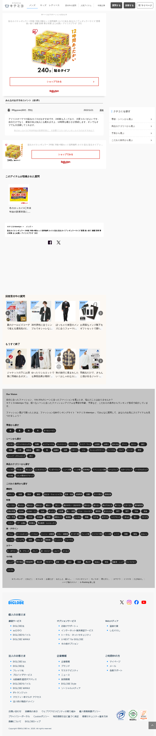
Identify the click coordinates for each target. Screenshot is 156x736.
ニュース (65, 674)
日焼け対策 (11, 511)
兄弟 (79, 562)
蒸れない (30, 505)
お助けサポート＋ (69, 625)
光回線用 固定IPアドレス (25, 679)
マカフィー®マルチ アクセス (27, 696)
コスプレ (10, 570)
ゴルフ (121, 450)
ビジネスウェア (40, 470)
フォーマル (69, 540)
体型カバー (58, 517)
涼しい (57, 505)
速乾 (38, 494)
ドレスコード (62, 444)
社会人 (97, 562)
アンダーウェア (54, 470)
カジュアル (20, 540)
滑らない (21, 505)
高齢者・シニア (118, 562)
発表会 (28, 450)
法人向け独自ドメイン (23, 701)
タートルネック (22, 534)
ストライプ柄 (97, 534)
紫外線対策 (139, 505)
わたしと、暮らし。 (64, 579)
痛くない (118, 505)
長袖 (145, 511)
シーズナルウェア (141, 470)
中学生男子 (29, 562)
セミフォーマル (48, 444)
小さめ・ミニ (32, 511)
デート (124, 444)
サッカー (130, 450)
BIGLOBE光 (18, 625)
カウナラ (117, 579)
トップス (10, 470)
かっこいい (58, 540)
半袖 (136, 511)
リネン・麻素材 (62, 534)
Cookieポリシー (41, 716)
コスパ (10, 523)
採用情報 (65, 679)
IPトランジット (20, 692)
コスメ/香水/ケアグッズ (25, 475)
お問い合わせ (15, 711)
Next (100, 313)
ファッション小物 (99, 470)
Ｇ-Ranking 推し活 (87, 582)
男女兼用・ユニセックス (47, 523)
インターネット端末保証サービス (77, 630)
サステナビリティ (69, 670)
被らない (96, 505)
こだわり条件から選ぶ (122, 140)
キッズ (43, 5)
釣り (31, 456)
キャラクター (131, 562)
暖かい (48, 505)
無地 (135, 534)
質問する (116, 5)
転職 (37, 444)
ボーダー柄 (75, 534)
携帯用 (98, 511)
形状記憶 (108, 494)
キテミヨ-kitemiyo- (14, 226)
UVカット (10, 494)
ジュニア (10, 562)
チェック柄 (85, 534)
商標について (15, 721)
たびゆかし (138, 579)
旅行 (143, 444)
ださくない (128, 505)
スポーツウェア (126, 470)
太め (42, 511)
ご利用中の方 (112, 656)
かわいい (144, 534)
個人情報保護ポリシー (90, 711)
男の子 (88, 562)
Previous (7, 313)
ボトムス (28, 470)
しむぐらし (115, 630)
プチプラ (144, 517)
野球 (139, 450)
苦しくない (11, 505)
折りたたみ (108, 511)
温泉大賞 (114, 625)
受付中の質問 (70, 5)
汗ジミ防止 (98, 494)
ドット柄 (107, 534)
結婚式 (56, 450)
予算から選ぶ (118, 133)
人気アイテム (86, 5)
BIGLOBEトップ (33, 721)
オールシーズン (49, 430)
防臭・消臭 (69, 494)
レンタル (77, 517)
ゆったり (51, 511)
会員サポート (116, 670)
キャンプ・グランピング (16, 456)
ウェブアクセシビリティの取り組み (58, 711)
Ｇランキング (17, 579)
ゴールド (65, 551)
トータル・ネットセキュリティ (76, 634)
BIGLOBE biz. (19, 661)
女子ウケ (105, 517)
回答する (129, 5)
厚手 (118, 511)
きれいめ (39, 540)
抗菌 (88, 494)
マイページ (146, 5)
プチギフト (49, 562)
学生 (106, 562)
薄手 (127, 511)
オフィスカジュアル (23, 444)
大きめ (21, 511)
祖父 (70, 562)
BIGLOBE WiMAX (21, 639)
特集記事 (101, 5)
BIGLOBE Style (68, 683)
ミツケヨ (127, 579)
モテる (95, 517)
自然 (30, 540)
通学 (38, 450)
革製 (126, 534)
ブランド (65, 665)
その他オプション (69, 643)
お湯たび (49, 579)
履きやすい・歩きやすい (72, 505)
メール (113, 665)
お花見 (97, 444)
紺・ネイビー (46, 551)
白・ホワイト (12, 551)
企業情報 (62, 656)
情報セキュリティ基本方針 (95, 716)
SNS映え (32, 523)
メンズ (32, 5)
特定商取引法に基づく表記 (66, 716)
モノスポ (94, 579)
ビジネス (10, 444)
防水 (29, 494)
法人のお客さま (17, 656)
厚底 (86, 517)
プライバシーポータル (19, 716)
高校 (10, 450)
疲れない (39, 505)
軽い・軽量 (71, 511)
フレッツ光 (18, 670)
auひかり (17, 630)
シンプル (10, 540)
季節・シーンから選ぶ (122, 119)
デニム (10, 534)
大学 (19, 450)
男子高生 (19, 562)
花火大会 (115, 444)
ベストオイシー (81, 579)
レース (116, 534)
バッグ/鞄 (77, 470)
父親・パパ (60, 562)
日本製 (39, 517)
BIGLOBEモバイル (22, 634)
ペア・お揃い (21, 523)
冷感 (20, 494)
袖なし (21, 517)
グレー (35, 551)
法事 (65, 450)
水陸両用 (79, 494)
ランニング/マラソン (97, 450)
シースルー (34, 534)
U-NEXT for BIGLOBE (72, 639)
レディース (54, 5)
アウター (19, 470)
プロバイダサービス (22, 674)
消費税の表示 (31, 711)
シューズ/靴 (66, 470)
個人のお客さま (17, 614)
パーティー (73, 444)
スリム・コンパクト (84, 511)
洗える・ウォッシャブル (53, 494)
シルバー (56, 551)
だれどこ (29, 579)
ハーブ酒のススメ (69, 582)
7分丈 (30, 517)
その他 (10, 475)
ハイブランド (116, 517)
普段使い (48, 540)
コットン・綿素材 (47, 534)
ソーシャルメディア (70, 688)
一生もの (126, 517)
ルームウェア (113, 470)
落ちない (87, 505)
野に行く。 (105, 579)
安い (135, 517)
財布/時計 (86, 470)
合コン (133, 444)
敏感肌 (68, 517)
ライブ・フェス (85, 444)
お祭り (106, 444)
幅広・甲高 (11, 517)
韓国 (48, 517)
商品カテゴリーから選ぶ (123, 126)
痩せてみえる (107, 505)
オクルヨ (39, 579)
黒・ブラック (24, 551)
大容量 (60, 511)
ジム (83, 450)
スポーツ (74, 450)
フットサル (111, 450)
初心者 (39, 562)
